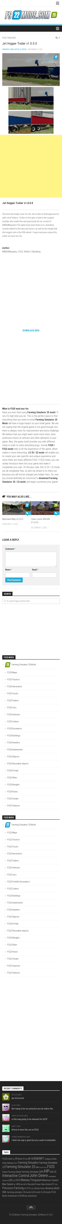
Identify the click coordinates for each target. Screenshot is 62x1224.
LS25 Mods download (27, 1195)
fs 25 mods (46, 1192)
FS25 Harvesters (14, 686)
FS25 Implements (15, 749)
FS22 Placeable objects (18, 930)
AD (14, 1159)
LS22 (17, 1180)
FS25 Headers (13, 742)
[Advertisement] (31, 166)
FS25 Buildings (13, 735)
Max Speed (7, 1184)
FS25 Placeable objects (18, 763)
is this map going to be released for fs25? (29, 1119)
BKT (41, 1158)
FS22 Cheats (13, 958)
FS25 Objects (13, 756)
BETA (30, 1158)
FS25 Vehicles (13, 714)
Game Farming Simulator (27, 1172)
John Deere (39, 1175)
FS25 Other (12, 777)
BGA (36, 1158)
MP (22, 1184)
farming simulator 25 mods (19, 1192)
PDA (56, 1184)
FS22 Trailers (9, 38)
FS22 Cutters (13, 888)
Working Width (52, 1188)
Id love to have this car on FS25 (25, 1129)
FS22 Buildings (13, 895)
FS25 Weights (13, 784)
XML (4, 1192)
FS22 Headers (13, 909)
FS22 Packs (12, 951)
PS (25, 1188)
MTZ (25, 1184)
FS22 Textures (13, 972)
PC (53, 1184)
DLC (15, 1163)
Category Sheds (51, 1159)
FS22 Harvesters (14, 853)
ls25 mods (35, 1192)
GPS (41, 1171)
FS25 (50, 1166)
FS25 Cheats (13, 798)
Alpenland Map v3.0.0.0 (12, 519)
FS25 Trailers (13, 700)
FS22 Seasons (13, 965)
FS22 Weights (13, 937)
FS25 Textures (13, 805)
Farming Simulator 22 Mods (14, 49)
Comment (10, 549)
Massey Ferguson (31, 1180)
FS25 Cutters (13, 721)
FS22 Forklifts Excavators (18, 881)
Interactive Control (15, 1175)
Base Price (23, 1158)
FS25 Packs (12, 791)
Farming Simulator (28, 1162)
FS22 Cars (11, 874)
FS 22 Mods (14, 1214)
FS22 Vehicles (13, 867)
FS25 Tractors (13, 679)
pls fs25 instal (18, 1098)
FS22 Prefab (12, 923)
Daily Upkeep (8, 1163)
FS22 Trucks (12, 846)
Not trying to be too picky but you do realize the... (33, 1108)
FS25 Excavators (14, 728)
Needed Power (34, 1184)
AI (16, 1158)
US (32, 1188)
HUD (52, 1171)
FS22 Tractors (13, 839)
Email (35, 569)
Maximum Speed (50, 1180)
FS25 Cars (11, 707)
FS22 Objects (13, 916)
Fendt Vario (43, 1167)
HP (46, 1171)
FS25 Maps (12, 672)
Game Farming (8, 1172)
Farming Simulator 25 (20, 1167)
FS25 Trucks (12, 693)
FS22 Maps (12, 832)
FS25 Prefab (12, 770)
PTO (29, 1188)
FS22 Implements (15, 902)
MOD (18, 1184)
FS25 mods (7, 1158)
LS (13, 1180)
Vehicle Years (39, 1188)
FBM (37, 1167)
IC (55, 1171)
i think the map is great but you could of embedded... (34, 1140)
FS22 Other (12, 944)
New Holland (46, 1184)
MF (15, 1184)
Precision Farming (13, 1188)
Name (8, 569)
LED (10, 1180)
